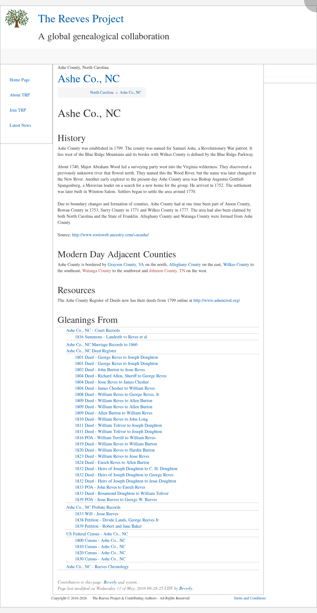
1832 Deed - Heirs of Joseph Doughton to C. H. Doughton (126, 468)
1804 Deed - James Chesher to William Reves (115, 388)
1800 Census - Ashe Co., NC (100, 540)
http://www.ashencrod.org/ (216, 300)
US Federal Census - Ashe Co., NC (97, 534)
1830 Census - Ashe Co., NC (100, 559)
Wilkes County (236, 264)
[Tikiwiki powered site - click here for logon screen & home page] (14, 18)
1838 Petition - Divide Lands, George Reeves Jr (117, 520)
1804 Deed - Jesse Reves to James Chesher (112, 382)
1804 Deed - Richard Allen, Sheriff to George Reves (121, 376)
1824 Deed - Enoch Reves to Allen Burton (112, 462)
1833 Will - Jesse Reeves (96, 514)
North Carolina (102, 92)
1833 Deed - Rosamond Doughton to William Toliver (122, 493)
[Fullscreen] (312, 4)
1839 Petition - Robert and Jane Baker (108, 526)
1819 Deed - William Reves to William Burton (116, 444)
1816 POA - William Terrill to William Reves (115, 437)
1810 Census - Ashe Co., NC (100, 546)
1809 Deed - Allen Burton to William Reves (113, 413)
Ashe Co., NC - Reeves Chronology (97, 566)
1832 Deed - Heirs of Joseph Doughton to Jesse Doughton (125, 481)
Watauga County (96, 270)
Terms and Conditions (250, 597)
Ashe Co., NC (89, 78)
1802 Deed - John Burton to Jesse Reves (110, 369)
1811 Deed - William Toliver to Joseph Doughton (118, 425)
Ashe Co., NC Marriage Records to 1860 (101, 344)
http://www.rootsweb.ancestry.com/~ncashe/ (110, 235)
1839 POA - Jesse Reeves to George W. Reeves (116, 499)
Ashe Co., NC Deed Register (91, 351)
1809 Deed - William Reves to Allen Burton (113, 400)
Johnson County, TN (167, 270)
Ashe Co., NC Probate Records (93, 507)
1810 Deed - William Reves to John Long (111, 419)
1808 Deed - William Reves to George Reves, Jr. (117, 394)
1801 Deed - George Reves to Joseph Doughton (116, 357)
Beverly (110, 582)
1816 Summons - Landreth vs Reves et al (111, 337)
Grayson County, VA (126, 264)
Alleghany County (185, 264)
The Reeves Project (81, 18)
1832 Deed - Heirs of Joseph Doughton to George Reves (124, 475)
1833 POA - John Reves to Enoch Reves (110, 487)
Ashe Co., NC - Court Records (93, 330)
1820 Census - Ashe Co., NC (100, 552)
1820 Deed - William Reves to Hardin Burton (115, 450)
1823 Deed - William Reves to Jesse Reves (112, 456)
